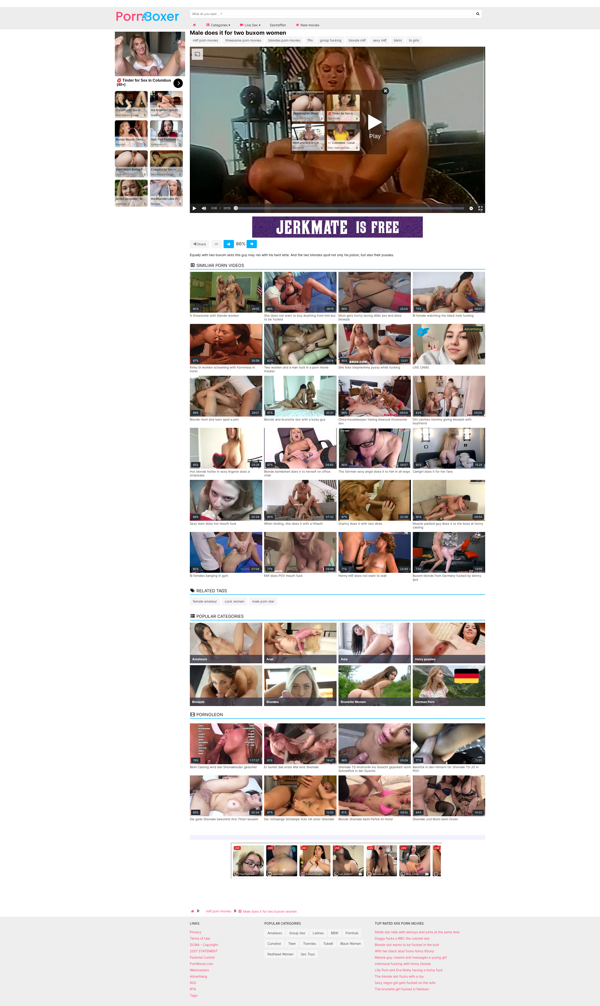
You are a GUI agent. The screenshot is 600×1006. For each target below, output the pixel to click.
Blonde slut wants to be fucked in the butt (407, 945)
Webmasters (199, 970)
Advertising (198, 976)
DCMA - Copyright (204, 945)
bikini (398, 40)
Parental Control (202, 957)
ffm (310, 40)
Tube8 (328, 943)
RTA (193, 989)
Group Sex (297, 933)
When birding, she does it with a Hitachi (293, 523)
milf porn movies (205, 40)
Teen (292, 943)
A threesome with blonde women (214, 315)
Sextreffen (278, 25)
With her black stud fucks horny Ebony (404, 951)
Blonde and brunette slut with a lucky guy (294, 419)
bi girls (414, 40)
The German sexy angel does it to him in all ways (374, 471)
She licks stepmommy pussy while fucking (369, 367)
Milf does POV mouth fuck (283, 575)
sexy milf (379, 40)
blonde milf (357, 40)
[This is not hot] (252, 244)
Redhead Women (280, 954)
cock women (234, 601)
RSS (193, 983)
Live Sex (251, 25)
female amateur (205, 601)
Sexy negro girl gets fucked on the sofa (405, 983)
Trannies (309, 943)
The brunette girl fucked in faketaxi (402, 989)
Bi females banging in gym (209, 575)
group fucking (330, 40)
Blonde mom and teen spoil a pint (214, 419)
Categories (219, 25)
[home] (193, 911)
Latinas (318, 933)
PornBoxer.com (201, 964)
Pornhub (351, 933)
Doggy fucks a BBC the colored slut (402, 938)
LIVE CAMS (421, 367)
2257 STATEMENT (204, 951)
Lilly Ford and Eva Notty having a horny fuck (409, 970)
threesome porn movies (243, 40)
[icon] (194, 25)
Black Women (350, 943)
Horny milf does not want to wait (362, 575)
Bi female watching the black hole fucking (443, 315)
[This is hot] (229, 244)
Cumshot (274, 943)
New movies (309, 25)
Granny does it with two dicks (360, 523)
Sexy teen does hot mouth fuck (213, 523)
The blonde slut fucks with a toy (399, 976)
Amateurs (274, 933)
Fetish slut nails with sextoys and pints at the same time (417, 932)
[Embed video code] (216, 244)
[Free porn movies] (147, 25)
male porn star (263, 601)
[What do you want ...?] (477, 13)
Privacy (195, 932)
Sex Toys (308, 954)
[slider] (350, 208)
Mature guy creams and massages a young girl (411, 957)
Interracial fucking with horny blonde (403, 964)
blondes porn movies (284, 40)
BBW (334, 933)
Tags (193, 995)
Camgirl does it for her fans (433, 471)
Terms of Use (200, 938)
